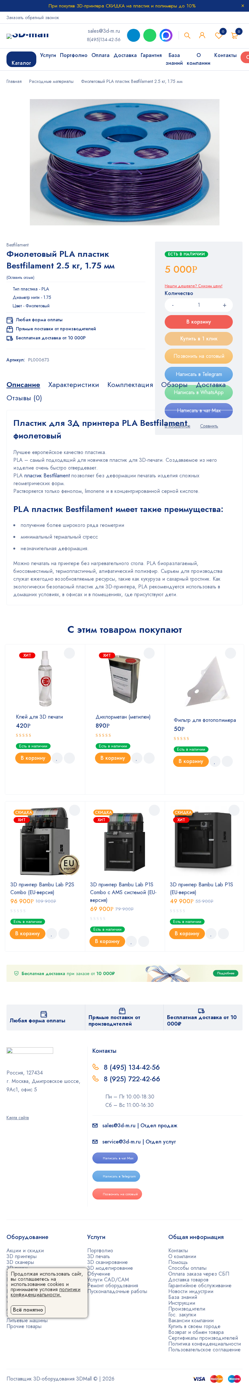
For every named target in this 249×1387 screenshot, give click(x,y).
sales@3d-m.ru (104, 31)
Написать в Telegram (199, 374)
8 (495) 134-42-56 (132, 1067)
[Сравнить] (69, 758)
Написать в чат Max (118, 1158)
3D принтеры (21, 1256)
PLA (45, 289)
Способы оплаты (187, 1268)
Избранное (223, 31)
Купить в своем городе (194, 1326)
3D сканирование (107, 1262)
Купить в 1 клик (199, 338)
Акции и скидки (25, 1250)
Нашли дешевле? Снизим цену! (193, 286)
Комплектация (130, 384)
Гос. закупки (182, 1314)
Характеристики (73, 384)
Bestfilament (17, 245)
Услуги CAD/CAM (108, 1279)
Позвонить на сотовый (198, 356)
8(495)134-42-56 (104, 39)
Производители (186, 1309)
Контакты (178, 1250)
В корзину (198, 321)
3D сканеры (20, 1262)
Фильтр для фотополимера (205, 720)
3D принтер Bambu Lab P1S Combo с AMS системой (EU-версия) (123, 892)
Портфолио (100, 1250)
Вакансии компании (191, 1320)
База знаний (182, 1297)
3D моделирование (110, 1268)
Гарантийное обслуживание (199, 1285)
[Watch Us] (8, 1108)
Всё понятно (28, 1309)
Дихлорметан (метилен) (123, 717)
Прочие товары (24, 1326)
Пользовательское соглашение (204, 1349)
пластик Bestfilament (47, 475)
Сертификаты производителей (203, 1338)
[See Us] (17, 1108)
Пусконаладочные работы (117, 1291)
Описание (23, 384)
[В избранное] (57, 758)
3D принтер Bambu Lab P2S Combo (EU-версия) (42, 888)
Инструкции (181, 1303)
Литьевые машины (27, 1320)
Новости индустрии (190, 1291)
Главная (14, 81)
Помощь (178, 1262)
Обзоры (174, 384)
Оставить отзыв (20, 277)
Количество (179, 293)
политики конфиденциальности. (45, 1292)
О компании (182, 1256)
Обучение (98, 1274)
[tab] (23, 384)
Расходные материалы (51, 81)
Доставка (211, 384)
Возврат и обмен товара (196, 1332)
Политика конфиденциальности (204, 1343)
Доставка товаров (188, 1279)
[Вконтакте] (25, 1108)
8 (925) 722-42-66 (133, 1079)
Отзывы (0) (24, 397)
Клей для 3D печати (39, 717)
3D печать (98, 1256)
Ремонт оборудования (112, 1285)
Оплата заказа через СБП (198, 1274)
